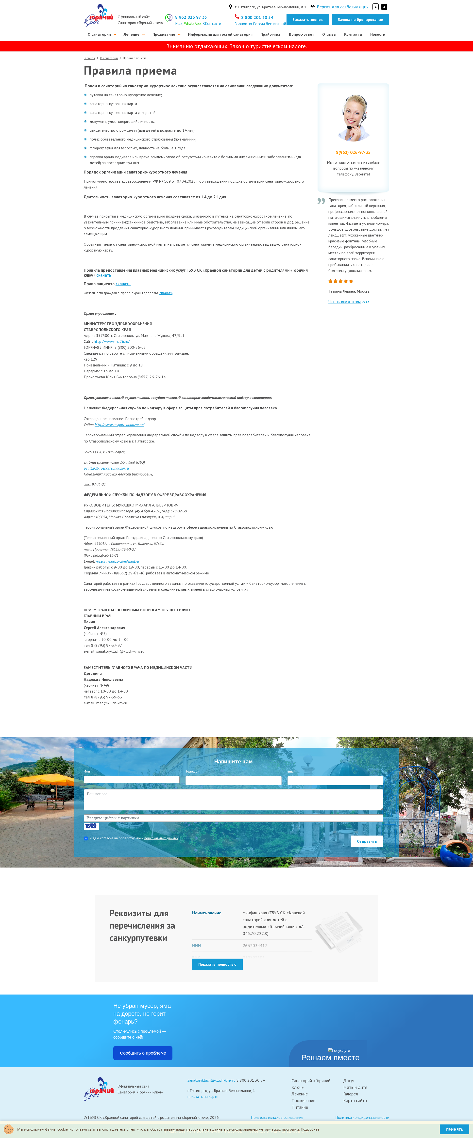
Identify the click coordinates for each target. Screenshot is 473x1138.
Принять (454, 1129)
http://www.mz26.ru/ (112, 341)
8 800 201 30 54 (257, 17)
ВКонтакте (212, 23)
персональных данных (161, 838)
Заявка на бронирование (360, 19)
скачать (103, 275)
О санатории (99, 34)
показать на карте (202, 1096)
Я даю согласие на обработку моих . (135, 838)
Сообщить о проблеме (143, 1053)
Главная (89, 58)
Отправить (367, 841)
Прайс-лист (270, 34)
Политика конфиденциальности (362, 1117)
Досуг (348, 1080)
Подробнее (310, 1129)
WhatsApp (192, 23)
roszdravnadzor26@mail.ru (117, 561)
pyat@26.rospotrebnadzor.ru (106, 468)
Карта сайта (355, 1100)
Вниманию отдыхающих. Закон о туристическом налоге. (236, 46)
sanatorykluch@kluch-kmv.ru (211, 1080)
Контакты (353, 34)
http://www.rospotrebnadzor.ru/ (119, 424)
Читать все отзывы (344, 301)
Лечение (131, 34)
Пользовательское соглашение (277, 1117)
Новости (377, 34)
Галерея (350, 1094)
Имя (87, 771)
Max (178, 23)
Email (291, 771)
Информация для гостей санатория (220, 34)
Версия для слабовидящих (343, 7)
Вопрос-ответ (301, 34)
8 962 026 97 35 (191, 17)
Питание (299, 1107)
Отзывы (329, 34)
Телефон (192, 771)
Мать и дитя (355, 1087)
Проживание (163, 34)
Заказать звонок (308, 19)
